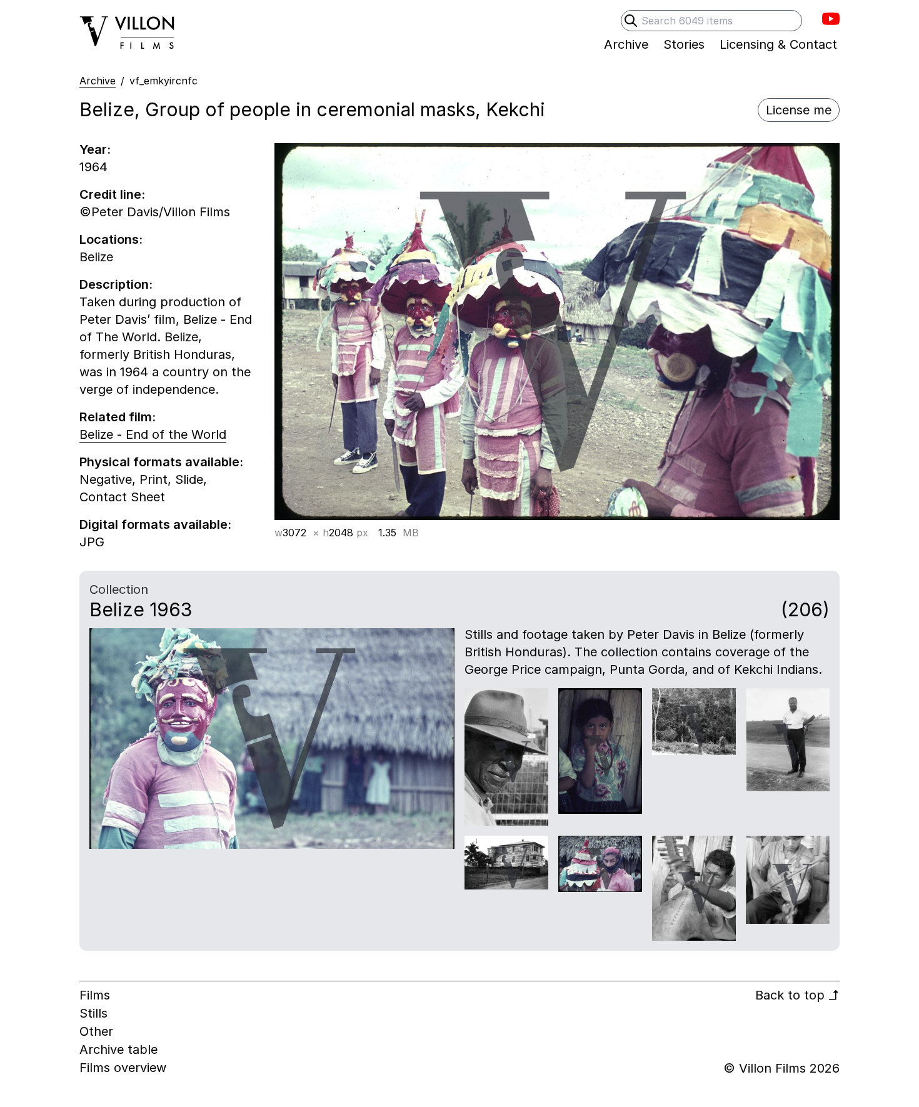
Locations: (111, 239)
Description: (116, 284)
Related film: (117, 416)
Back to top (797, 995)
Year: (95, 149)
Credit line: (112, 194)
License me (798, 110)
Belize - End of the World (152, 434)
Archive (97, 80)
